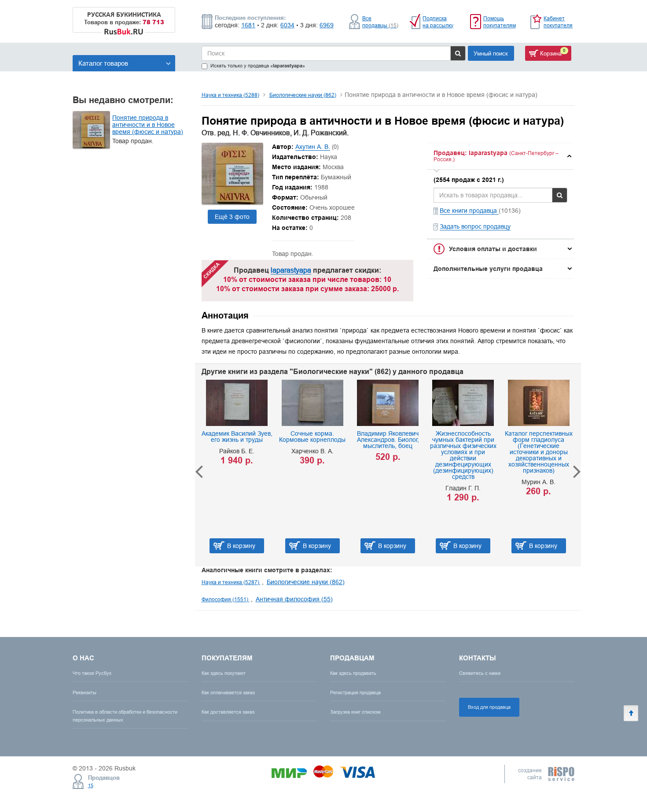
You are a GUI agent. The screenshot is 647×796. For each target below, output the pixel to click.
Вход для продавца (489, 707)
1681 (248, 25)
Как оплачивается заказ (228, 692)
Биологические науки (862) (302, 95)
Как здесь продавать (353, 673)
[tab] (500, 156)
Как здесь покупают (224, 673)
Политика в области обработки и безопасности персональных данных (125, 715)
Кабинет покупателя (558, 22)
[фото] (232, 202)
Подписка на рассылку (438, 22)
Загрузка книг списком (355, 712)
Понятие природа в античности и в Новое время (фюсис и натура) (147, 124)
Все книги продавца (469, 210)
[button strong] (500, 156)
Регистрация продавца (355, 692)
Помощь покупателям (499, 22)
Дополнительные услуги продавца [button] (488, 268)
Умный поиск (491, 53)
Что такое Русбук (92, 673)
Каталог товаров (103, 63)
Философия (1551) (226, 599)
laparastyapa (291, 270)
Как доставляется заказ (228, 712)
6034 (287, 25)
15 (90, 785)
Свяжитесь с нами (479, 673)
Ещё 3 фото (232, 216)
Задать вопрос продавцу (475, 226)
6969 (327, 25)
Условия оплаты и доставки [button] (493, 248)
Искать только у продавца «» (257, 65)
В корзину (241, 545)
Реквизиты (84, 692)
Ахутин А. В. (312, 146)
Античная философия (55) (294, 599)
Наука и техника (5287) (231, 582)
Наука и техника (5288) (230, 95)
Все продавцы (380, 22)
